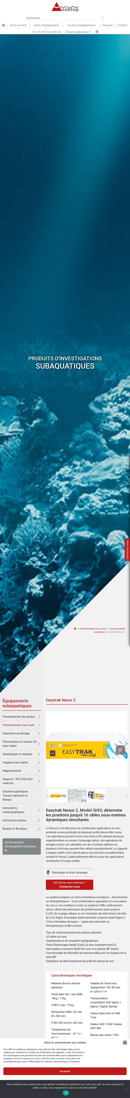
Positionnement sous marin (93, 628)
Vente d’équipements (46, 25)
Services (107, 25)
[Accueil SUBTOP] (3, 25)
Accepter (65, 1071)
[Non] (125, 1089)
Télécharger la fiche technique (69, 872)
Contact (122, 25)
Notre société (18, 25)
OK (66, 1093)
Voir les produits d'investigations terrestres (20, 844)
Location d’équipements (81, 25)
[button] (125, 1042)
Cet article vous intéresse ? (69, 884)
